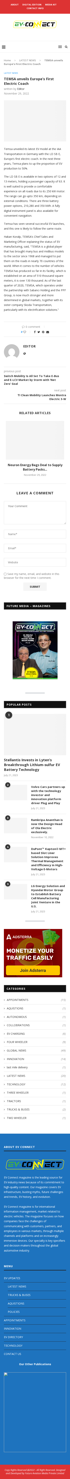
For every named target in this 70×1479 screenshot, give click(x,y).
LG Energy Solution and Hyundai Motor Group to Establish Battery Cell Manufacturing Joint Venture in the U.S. (48, 896)
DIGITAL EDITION (31, 4)
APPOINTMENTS (36, 1000)
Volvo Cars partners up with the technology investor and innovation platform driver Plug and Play (48, 795)
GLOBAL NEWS (36, 1050)
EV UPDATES (12, 1278)
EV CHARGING (36, 1033)
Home (7, 60)
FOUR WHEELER (36, 1042)
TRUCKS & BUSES (36, 1109)
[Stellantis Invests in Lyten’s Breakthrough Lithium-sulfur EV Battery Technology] (35, 734)
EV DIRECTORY (13, 1337)
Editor (20, 89)
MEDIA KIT (51, 4)
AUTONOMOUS (36, 1017)
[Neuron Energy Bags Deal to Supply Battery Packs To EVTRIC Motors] (35, 440)
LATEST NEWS (27, 60)
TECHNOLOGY (36, 1084)
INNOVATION (36, 1059)
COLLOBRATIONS (36, 1025)
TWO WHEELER (36, 1118)
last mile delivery (36, 1067)
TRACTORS (36, 1101)
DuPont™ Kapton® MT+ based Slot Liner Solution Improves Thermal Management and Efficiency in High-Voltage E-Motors (48, 859)
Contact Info (35, 8)
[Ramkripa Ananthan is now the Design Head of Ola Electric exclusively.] (15, 825)
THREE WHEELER (36, 1092)
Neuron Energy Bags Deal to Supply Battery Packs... (35, 467)
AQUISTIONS (36, 1008)
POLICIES (14, 1312)
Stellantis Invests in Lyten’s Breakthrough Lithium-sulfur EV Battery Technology (32, 765)
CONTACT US (12, 1354)
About (15, 4)
